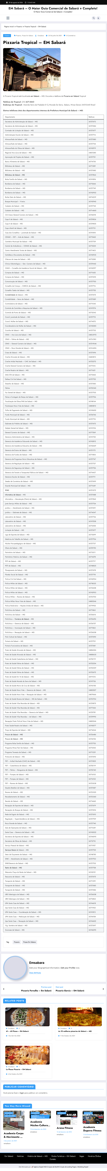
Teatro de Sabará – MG (13, 868)
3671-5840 (29, 102)
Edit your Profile (68, 968)
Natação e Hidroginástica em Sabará (11, 1117)
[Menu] (8, 18)
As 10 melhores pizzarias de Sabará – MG (75, 1031)
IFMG (7, 490)
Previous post (46, 987)
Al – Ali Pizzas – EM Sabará (17, 1031)
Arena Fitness (38, 1128)
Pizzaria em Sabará (71, 96)
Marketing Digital (83, 1161)
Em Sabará (9, 1151)
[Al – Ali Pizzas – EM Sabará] (27, 1017)
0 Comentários (70, 36)
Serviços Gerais (10, 850)
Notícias (20, 1151)
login (22, 1093)
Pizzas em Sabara (27, 36)
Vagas (81, 1151)
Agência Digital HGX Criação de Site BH (47, 1161)
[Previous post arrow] (3, 989)
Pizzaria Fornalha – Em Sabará (36, 990)
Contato (53, 1154)
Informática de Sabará (13, 495)
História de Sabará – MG (37, 1151)
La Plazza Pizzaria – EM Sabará (18, 1069)
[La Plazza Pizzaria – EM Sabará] (27, 1055)
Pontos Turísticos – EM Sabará (63, 1151)
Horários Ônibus (94, 1151)
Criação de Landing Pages (68, 1161)
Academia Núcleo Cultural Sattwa (13, 1123)
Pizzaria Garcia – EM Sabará (70, 990)
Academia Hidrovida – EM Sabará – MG (92, 1129)
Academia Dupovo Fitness (66, 1128)
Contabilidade (10, 295)
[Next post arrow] (103, 989)
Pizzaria (7, 36)
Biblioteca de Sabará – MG (15, 175)
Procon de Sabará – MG (14, 734)
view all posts (35, 973)
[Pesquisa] (94, 18)
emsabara (41, 36)
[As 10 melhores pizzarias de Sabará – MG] (79, 1017)
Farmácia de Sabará (22, 619)
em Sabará (35, 96)
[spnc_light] (98, 18)
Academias (9, 1113)
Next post (59, 987)
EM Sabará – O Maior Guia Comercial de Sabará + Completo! (53, 8)
